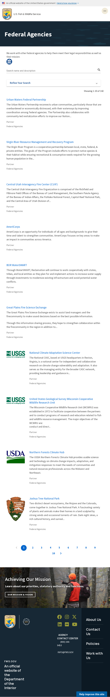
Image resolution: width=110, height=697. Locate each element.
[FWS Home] (7, 14)
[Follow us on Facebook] (60, 617)
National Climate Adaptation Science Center (54, 352)
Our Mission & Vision (20, 594)
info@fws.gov (65, 652)
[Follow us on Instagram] (68, 617)
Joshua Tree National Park (44, 498)
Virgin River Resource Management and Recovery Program (40, 142)
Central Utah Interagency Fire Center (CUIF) (32, 184)
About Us (93, 619)
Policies (92, 643)
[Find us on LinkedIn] (61, 624)
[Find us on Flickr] (68, 624)
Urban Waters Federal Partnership (26, 99)
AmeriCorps (13, 226)
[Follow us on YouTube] (75, 624)
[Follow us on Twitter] (75, 617)
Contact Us (93, 631)
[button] (53, 83)
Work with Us (94, 655)
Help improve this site (91, 694)
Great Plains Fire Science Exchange (26, 307)
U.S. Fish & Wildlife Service (27, 14)
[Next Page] (61, 554)
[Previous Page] (16, 548)
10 (53, 553)
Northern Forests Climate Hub (46, 452)
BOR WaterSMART (16, 265)
